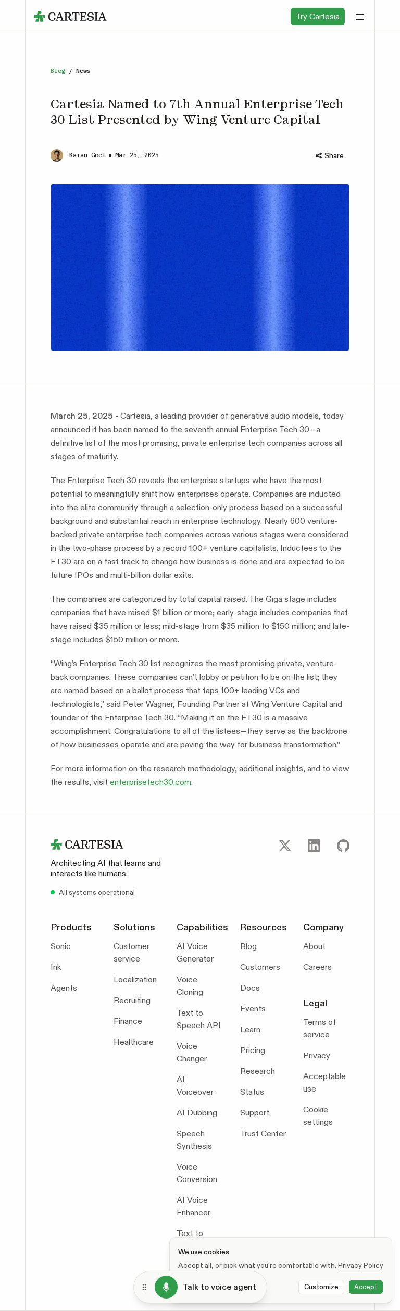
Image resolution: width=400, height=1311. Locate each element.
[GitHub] (343, 845)
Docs (250, 988)
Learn (250, 1029)
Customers (260, 967)
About (314, 946)
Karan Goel (87, 155)
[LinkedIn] (314, 845)
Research (257, 1071)
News (83, 70)
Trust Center (263, 1133)
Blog (58, 70)
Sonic (61, 946)
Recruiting (132, 1000)
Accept (366, 1287)
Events (253, 1009)
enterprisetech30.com (150, 782)
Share (334, 155)
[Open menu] (359, 16)
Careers (317, 967)
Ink (56, 967)
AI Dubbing (197, 1113)
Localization (135, 979)
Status (252, 1092)
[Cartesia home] (114, 844)
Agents (64, 988)
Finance (128, 1021)
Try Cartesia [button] (318, 16)
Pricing (252, 1050)
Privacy (316, 1055)
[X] (285, 845)
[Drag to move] (144, 1287)
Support (254, 1113)
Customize (321, 1287)
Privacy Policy (360, 1265)
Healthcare (134, 1042)
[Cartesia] (70, 16)
